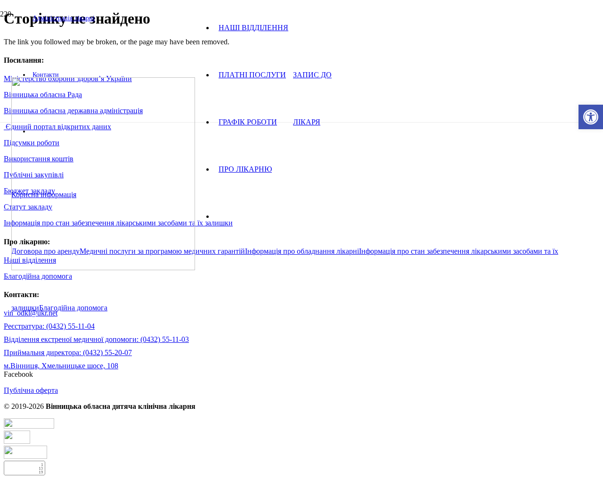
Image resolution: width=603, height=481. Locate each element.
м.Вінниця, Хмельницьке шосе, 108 (61, 366)
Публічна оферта (31, 390)
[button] (591, 117)
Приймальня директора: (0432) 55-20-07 (68, 352)
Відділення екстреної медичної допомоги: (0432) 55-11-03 (96, 339)
